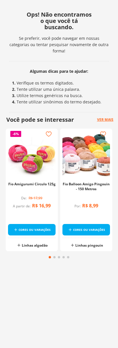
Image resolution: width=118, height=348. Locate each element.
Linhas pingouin (89, 245)
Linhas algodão (35, 245)
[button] (50, 257)
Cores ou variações (35, 230)
